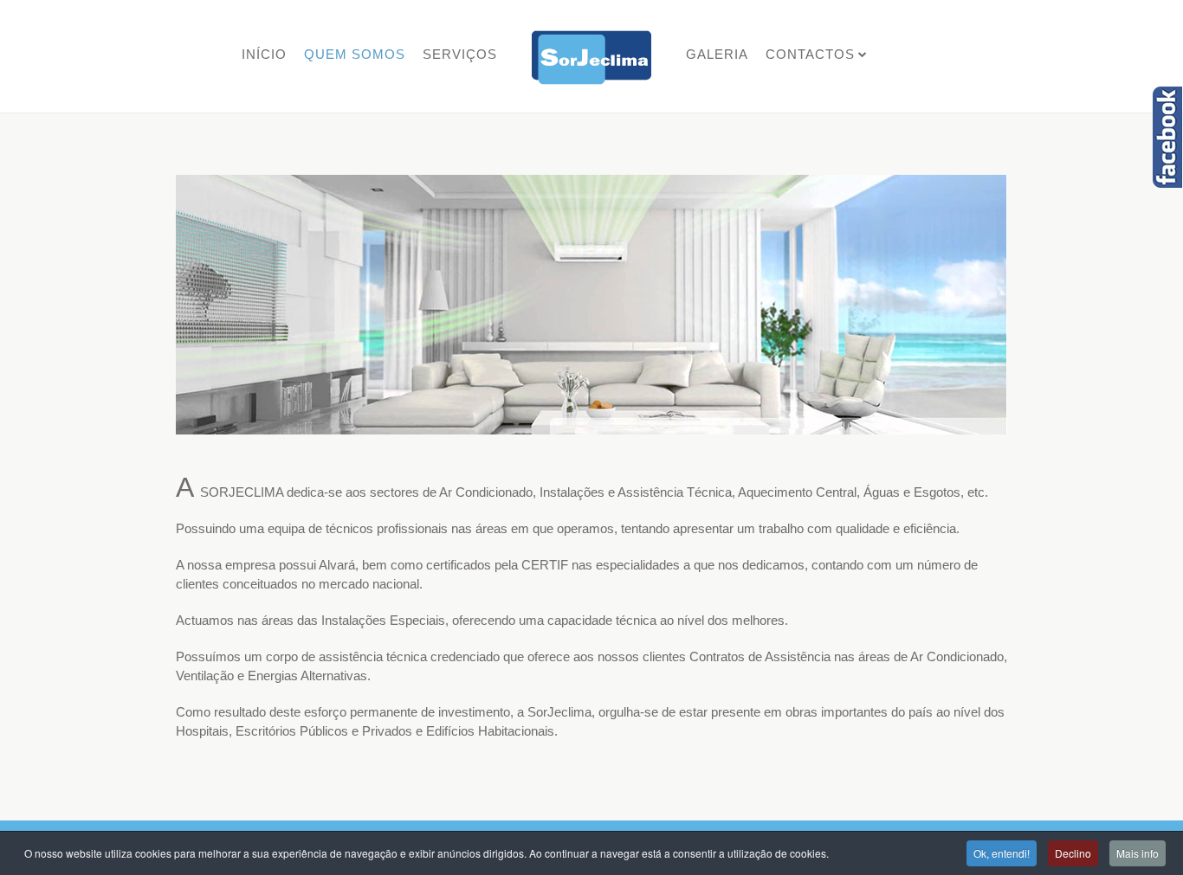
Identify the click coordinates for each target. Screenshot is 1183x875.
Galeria (717, 54)
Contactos (810, 54)
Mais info (1137, 853)
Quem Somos (354, 54)
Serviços (460, 54)
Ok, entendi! (1001, 853)
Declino (1073, 853)
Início (264, 54)
